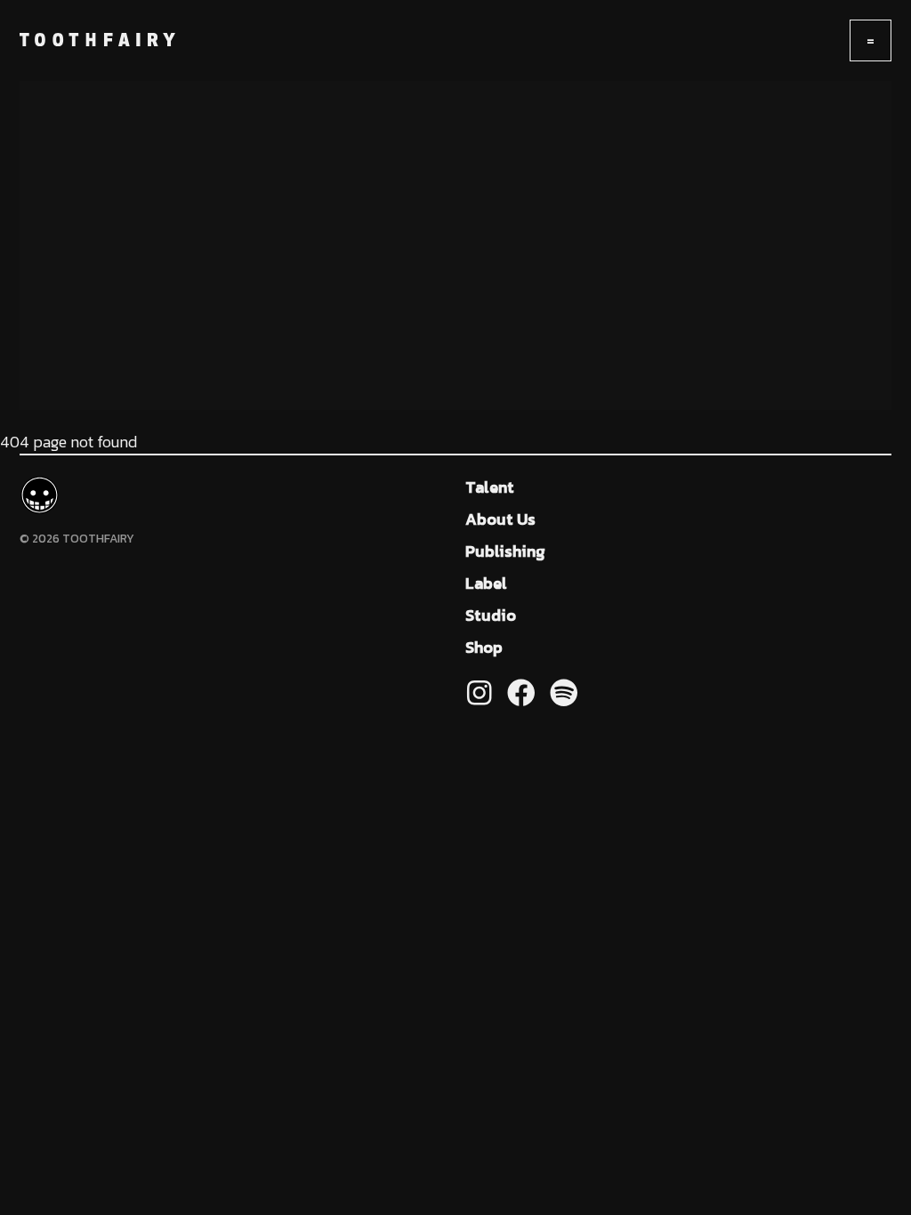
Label (486, 583)
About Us (500, 519)
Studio (490, 615)
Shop (484, 647)
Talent (489, 487)
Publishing (505, 551)
